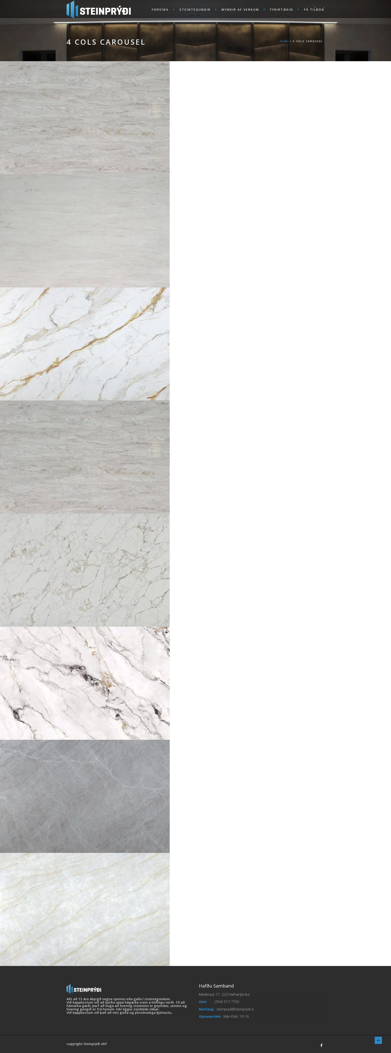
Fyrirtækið (281, 9)
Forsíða (160, 9)
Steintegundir (195, 9)
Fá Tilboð (314, 9)
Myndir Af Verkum (240, 9)
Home (284, 41)
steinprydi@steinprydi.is (235, 1009)
